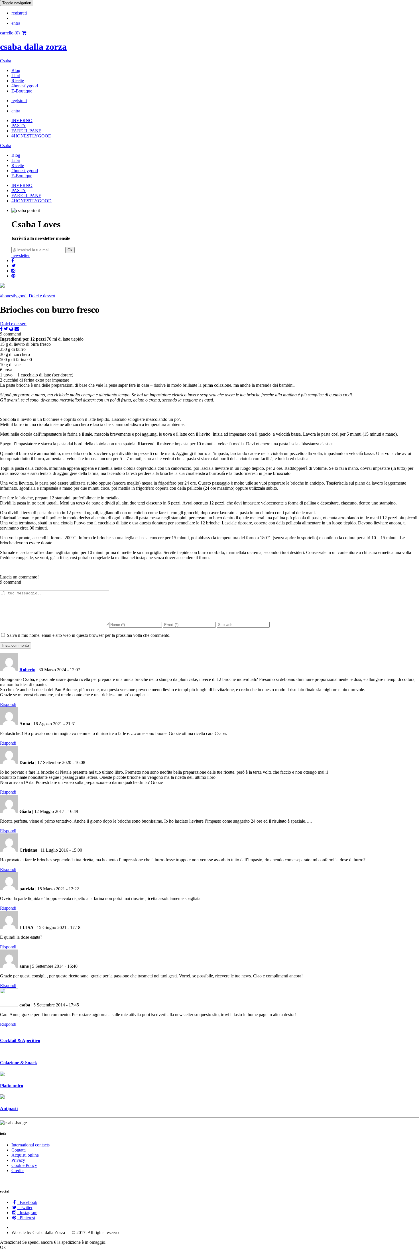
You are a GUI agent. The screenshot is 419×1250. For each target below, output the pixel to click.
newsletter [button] (20, 255)
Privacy (18, 1160)
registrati (19, 13)
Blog (15, 70)
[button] (12, 260)
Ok (70, 250)
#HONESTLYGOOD (31, 135)
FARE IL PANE (26, 130)
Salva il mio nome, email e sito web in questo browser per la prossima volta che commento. (88, 635)
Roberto (27, 669)
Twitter (24, 1207)
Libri (15, 75)
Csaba (5, 60)
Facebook (27, 1202)
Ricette (17, 80)
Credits (17, 1170)
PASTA (18, 125)
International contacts (30, 1144)
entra (15, 23)
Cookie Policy (24, 1165)
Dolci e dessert (42, 295)
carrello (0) (11, 32)
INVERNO (21, 120)
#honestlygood (24, 85)
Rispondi (8, 704)
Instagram (27, 1212)
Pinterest (26, 1217)
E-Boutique (21, 90)
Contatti (18, 1150)
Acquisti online (25, 1155)
